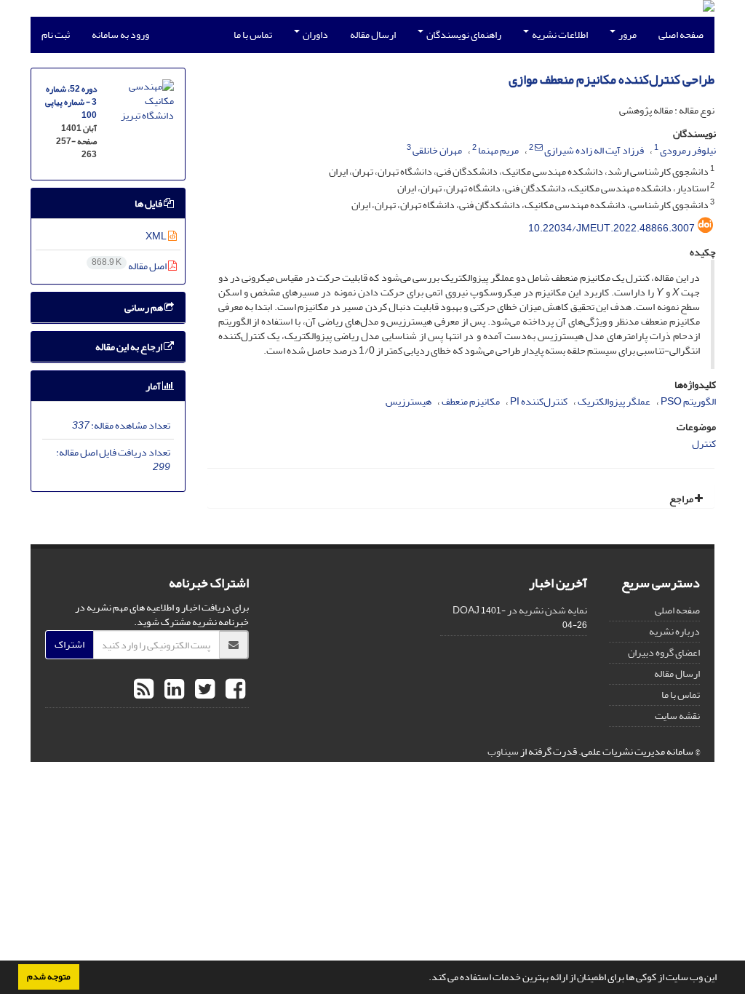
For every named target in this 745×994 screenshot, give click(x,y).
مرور (627, 34)
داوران (314, 34)
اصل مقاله (130, 266)
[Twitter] (203, 690)
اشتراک (69, 644)
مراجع (682, 499)
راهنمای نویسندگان (463, 34)
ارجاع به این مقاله (129, 347)
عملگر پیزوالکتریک (614, 401)
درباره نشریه (674, 631)
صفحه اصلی (681, 34)
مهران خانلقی (437, 150)
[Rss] (143, 690)
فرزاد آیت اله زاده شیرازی (594, 150)
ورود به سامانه (120, 34)
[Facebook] (233, 690)
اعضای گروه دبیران (664, 652)
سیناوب (503, 751)
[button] (425, 979)
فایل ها (149, 203)
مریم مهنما (498, 150)
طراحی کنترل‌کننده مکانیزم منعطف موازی (611, 79)
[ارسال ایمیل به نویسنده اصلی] (539, 147)
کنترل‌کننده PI (538, 401)
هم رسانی (144, 307)
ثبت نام (55, 34)
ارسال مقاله (373, 34)
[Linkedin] (172, 690)
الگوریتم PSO (688, 401)
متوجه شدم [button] (49, 976)
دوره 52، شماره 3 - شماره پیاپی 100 (71, 102)
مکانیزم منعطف (471, 401)
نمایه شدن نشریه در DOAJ (520, 610)
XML (157, 236)
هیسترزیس (408, 401)
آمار (154, 386)
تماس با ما (253, 34)
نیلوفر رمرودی (688, 150)
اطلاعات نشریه (559, 34)
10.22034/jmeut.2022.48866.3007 (611, 228)
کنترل (704, 443)
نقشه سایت (677, 715)
